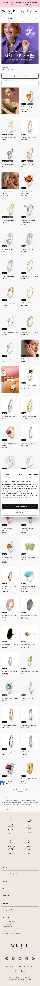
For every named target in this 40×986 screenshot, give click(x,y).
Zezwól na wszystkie (20, 506)
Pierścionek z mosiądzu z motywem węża (28, 221)
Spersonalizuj (19, 512)
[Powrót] (3, 18)
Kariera (6, 881)
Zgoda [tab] (7, 474)
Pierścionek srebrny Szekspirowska (6, 192)
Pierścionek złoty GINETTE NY (29, 615)
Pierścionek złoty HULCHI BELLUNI (8, 587)
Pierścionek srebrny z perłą (8, 137)
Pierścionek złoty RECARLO (28, 137)
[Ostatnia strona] (32, 789)
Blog (4, 888)
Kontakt (6, 896)
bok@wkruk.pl (7, 926)
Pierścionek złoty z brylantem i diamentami (9, 304)
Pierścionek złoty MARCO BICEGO (28, 587)
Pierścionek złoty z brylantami (29, 276)
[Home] (8, 12)
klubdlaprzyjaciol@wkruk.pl (11, 933)
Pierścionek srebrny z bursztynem (27, 108)
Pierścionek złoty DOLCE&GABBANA (6, 780)
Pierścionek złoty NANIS (28, 557)
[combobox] (20, 83)
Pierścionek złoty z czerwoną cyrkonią (9, 444)
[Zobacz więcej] (37, 18)
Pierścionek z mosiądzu (7, 164)
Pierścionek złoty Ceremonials (29, 671)
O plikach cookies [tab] (32, 474)
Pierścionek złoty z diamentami (29, 303)
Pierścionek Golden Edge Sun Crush (29, 780)
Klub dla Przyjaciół (10, 874)
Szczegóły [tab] (18, 474)
